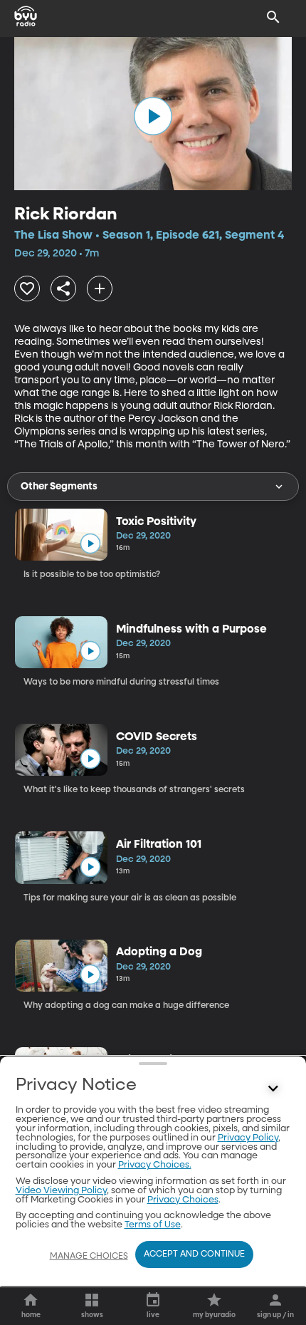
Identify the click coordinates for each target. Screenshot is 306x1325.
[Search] (273, 17)
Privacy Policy (248, 1138)
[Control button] (273, 1088)
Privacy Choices (182, 1200)
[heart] (27, 288)
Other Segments (59, 487)
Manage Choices (89, 1256)
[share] (63, 288)
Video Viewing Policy (61, 1190)
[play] (153, 116)
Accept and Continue (194, 1254)
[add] (99, 288)
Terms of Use (153, 1225)
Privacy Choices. (154, 1165)
